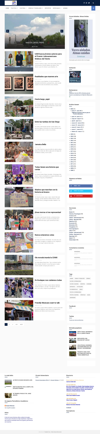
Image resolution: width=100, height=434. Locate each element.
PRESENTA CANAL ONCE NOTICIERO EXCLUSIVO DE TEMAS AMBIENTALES (84, 353)
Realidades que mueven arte (46, 76)
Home (7, 8)
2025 (72, 134)
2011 (72, 164)
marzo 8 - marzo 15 (77, 127)
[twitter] (89, 3)
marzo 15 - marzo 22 (77, 125)
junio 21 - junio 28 (76, 110)
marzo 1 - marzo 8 (76, 129)
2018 (72, 149)
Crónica (71, 215)
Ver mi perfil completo (10, 407)
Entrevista (72, 225)
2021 (72, 142)
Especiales (56, 8)
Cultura (22, 8)
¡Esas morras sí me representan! (48, 212)
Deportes (48, 8)
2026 (72, 108)
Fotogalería (72, 227)
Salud (70, 238)
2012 (72, 161)
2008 (72, 170)
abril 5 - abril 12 (76, 120)
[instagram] (86, 3)
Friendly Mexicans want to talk (47, 303)
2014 (72, 157)
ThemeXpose (47, 432)
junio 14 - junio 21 (76, 116)
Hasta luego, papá (35, 43)
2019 (72, 147)
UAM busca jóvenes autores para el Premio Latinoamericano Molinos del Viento (48, 56)
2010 (72, 166)
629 (17, 324)
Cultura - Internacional (75, 217)
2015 (72, 155)
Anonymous (77, 251)
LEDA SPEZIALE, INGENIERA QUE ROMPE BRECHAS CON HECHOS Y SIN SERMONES (84, 347)
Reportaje (71, 236)
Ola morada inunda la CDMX (46, 257)
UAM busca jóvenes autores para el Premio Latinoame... (81, 113)
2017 (72, 151)
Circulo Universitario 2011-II (42, 380)
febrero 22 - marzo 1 (77, 131)
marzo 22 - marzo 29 (77, 123)
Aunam (65, 8)
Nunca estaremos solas (44, 235)
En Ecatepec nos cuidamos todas (48, 280)
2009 (72, 168)
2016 (72, 153)
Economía (72, 223)
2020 (72, 144)
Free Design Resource (56, 432)
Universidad (72, 239)
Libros (71, 230)
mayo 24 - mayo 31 (77, 118)
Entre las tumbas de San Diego (47, 122)
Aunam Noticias (10, 405)
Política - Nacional (74, 234)
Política (13, 8)
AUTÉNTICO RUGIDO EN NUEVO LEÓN (22, 380)
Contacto (68, 407)
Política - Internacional (75, 232)
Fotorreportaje (73, 228)
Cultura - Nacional (74, 219)
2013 (72, 159)
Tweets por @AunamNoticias (76, 320)
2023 (72, 138)
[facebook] (84, 3)
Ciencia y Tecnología (34, 8)
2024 (72, 136)
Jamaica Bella (40, 144)
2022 (72, 140)
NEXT (21, 324)
